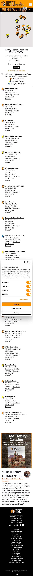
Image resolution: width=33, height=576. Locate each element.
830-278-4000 (9, 405)
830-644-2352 (9, 357)
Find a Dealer (16, 540)
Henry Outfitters (16, 533)
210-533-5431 (9, 373)
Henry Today (16, 551)
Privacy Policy (16, 560)
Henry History (17, 553)
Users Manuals (16, 542)
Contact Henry (16, 535)
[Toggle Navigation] (30, 4)
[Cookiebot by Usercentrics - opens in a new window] (23, 262)
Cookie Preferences (16, 547)
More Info (8, 99)
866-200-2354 (18, 520)
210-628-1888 (9, 389)
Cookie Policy (16, 549)
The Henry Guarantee (16, 558)
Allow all (16, 304)
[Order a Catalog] (16, 450)
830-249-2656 (9, 194)
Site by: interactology (16, 571)
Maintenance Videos (16, 544)
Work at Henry (16, 556)
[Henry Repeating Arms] (12, 4)
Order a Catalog (16, 536)
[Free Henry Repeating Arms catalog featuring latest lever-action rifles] (16, 9)
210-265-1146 (9, 244)
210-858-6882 (9, 210)
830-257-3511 (9, 144)
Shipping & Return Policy (16, 562)
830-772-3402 (9, 228)
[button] (29, 5)
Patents (16, 529)
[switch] (28, 286)
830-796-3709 (9, 113)
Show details (24, 299)
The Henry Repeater (16, 531)
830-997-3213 (9, 323)
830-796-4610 (9, 97)
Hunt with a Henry (16, 538)
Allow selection (16, 308)
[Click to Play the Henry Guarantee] (27, 474)
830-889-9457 (9, 339)
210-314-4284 (9, 421)
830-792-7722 (9, 160)
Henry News (16, 555)
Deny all (16, 313)
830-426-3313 (9, 129)
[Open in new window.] (10, 525)
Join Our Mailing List (16, 545)
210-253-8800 (9, 260)
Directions (15, 95)
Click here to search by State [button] (16, 71)
